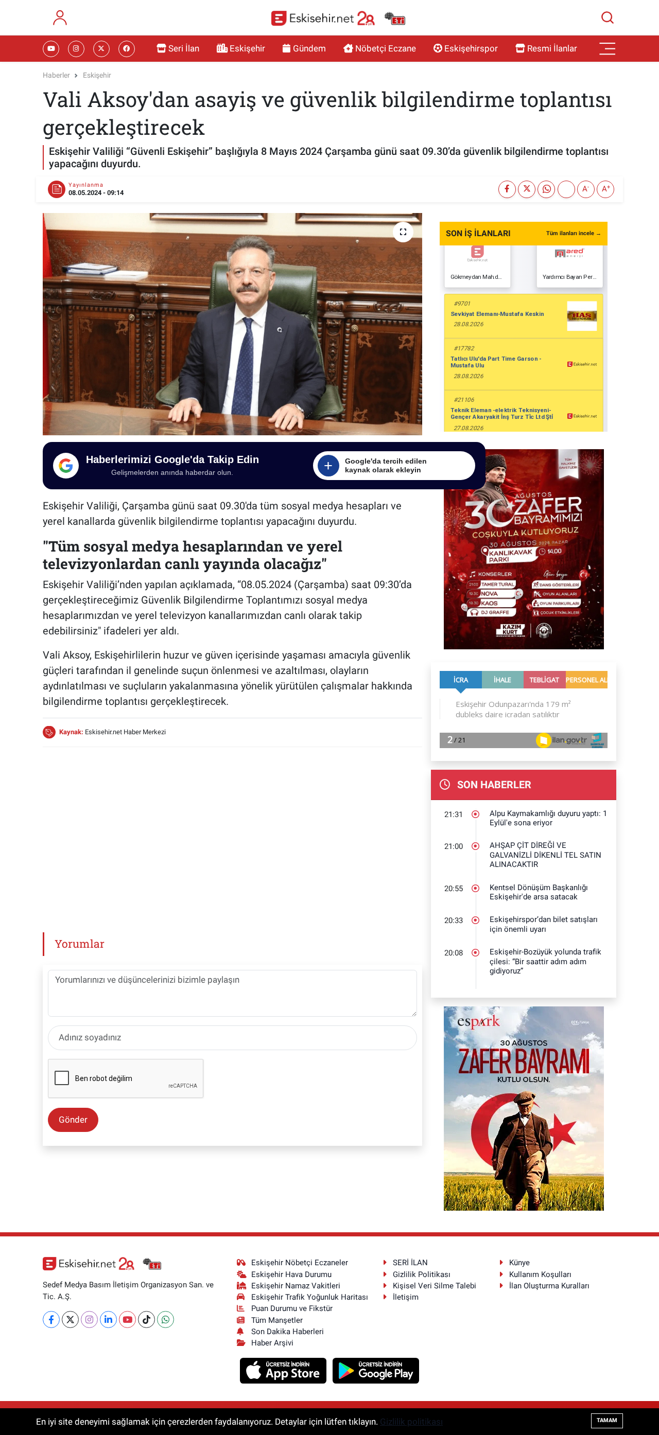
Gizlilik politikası (411, 1421)
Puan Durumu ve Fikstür (292, 1308)
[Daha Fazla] (566, 189)
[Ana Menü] (607, 49)
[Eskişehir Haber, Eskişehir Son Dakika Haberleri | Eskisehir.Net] (338, 18)
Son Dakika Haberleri (287, 1331)
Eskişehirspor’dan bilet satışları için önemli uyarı (544, 924)
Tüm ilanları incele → (573, 233)
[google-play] (376, 1370)
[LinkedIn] (108, 1319)
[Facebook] (51, 1319)
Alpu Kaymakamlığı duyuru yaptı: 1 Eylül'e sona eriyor (548, 818)
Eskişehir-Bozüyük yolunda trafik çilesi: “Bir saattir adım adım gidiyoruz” (545, 961)
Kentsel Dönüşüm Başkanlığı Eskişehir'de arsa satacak (539, 892)
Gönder (73, 1119)
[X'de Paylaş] (526, 189)
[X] (70, 1319)
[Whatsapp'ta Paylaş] (546, 189)
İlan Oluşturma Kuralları (549, 1285)
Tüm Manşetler (277, 1320)
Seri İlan (183, 48)
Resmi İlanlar (552, 48)
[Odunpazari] (524, 548)
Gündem (309, 48)
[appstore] (284, 1370)
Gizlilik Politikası (421, 1274)
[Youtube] (127, 1319)
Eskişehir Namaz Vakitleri (295, 1285)
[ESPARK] (524, 1108)
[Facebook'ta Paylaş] (507, 189)
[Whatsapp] (165, 1319)
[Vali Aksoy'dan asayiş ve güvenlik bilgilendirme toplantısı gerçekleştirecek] (232, 324)
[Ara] (607, 17)
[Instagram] (89, 1319)
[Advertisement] (232, 828)
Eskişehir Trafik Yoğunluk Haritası (309, 1297)
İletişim (406, 1297)
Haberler (56, 75)
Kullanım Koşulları (540, 1274)
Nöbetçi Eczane (385, 48)
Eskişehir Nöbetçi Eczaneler (299, 1262)
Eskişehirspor (471, 48)
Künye (519, 1262)
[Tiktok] (146, 1319)
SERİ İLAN (410, 1262)
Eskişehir (247, 48)
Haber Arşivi (272, 1343)
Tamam (607, 1420)
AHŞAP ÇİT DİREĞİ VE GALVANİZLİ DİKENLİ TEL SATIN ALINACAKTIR (545, 855)
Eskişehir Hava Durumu (291, 1274)
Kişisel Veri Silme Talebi (434, 1285)
